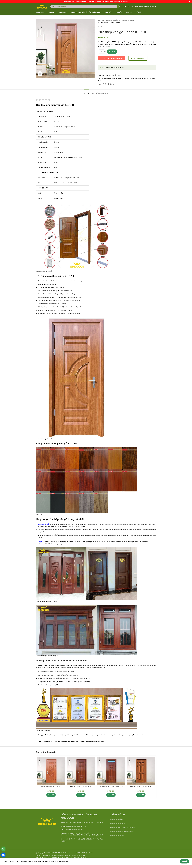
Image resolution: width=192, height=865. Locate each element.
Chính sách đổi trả (117, 819)
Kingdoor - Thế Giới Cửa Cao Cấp (78, 833)
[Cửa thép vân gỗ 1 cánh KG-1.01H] (51, 771)
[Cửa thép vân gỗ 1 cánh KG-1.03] (81, 771)
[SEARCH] (118, 6)
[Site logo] (42, 6)
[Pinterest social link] (111, 84)
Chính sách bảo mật (117, 835)
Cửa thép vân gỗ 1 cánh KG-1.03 (81, 786)
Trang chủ (101, 20)
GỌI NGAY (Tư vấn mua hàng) (112, 58)
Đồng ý (184, 861)
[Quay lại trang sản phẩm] (101, 27)
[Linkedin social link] (113, 84)
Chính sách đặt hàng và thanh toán (122, 831)
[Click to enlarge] (40, 73)
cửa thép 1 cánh (106, 78)
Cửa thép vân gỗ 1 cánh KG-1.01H (51, 786)
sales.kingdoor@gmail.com (74, 829)
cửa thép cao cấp (117, 78)
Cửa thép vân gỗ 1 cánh (126, 20)
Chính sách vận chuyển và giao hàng (123, 827)
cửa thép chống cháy (130, 78)
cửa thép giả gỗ (143, 78)
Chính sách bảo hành (118, 823)
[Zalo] (3, 855)
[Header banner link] (96, 1)
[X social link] (105, 84)
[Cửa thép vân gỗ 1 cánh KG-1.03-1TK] (111, 771)
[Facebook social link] (103, 84)
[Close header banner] (189, 1)
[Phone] (3, 849)
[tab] (86, 93)
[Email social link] (108, 84)
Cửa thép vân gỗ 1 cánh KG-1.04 (140, 786)
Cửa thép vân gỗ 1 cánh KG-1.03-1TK (111, 786)
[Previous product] (99, 27)
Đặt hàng (112, 51)
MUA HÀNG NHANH (137, 58)
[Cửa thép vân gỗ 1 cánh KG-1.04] (141, 771)
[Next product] (103, 27)
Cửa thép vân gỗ (111, 20)
